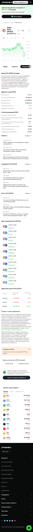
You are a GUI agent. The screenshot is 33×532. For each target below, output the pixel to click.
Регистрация (18, 16)
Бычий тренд (9, 363)
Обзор (5, 66)
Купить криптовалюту (6, 474)
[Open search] (18, 30)
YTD (23, 38)
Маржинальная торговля (7, 470)
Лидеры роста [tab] (19, 391)
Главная (6, 22)
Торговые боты (5, 490)
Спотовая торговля (6, 466)
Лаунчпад (3, 486)
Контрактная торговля (6, 462)
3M (15, 38)
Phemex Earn (4, 482)
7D (7, 38)
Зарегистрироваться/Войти (16, 377)
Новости (15, 66)
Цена (11, 22)
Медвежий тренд (24, 363)
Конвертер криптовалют (7, 478)
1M (11, 38)
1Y (19, 38)
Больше (27, 135)
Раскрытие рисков (16, 329)
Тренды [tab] (5, 391)
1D (3, 38)
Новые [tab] (12, 391)
